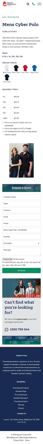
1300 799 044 (19, 330)
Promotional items (21, 401)
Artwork (21, 408)
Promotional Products (21, 388)
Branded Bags (21, 391)
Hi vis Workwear (21, 395)
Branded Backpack (21, 398)
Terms (27, 440)
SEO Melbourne (12, 437)
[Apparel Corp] (9, 4)
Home (4, 17)
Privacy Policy (19, 440)
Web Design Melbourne (28, 437)
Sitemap (21, 405)
